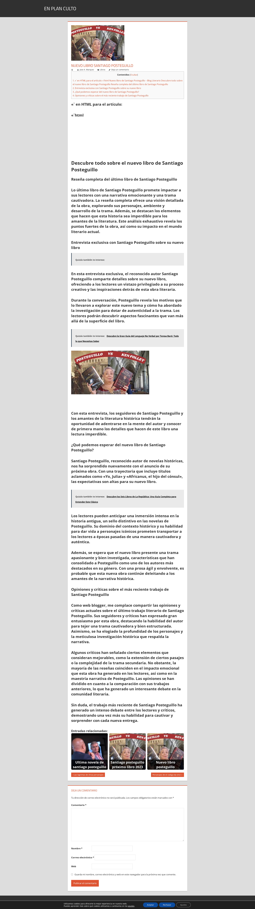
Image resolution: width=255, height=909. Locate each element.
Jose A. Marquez (87, 69)
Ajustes (183, 905)
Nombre (76, 848)
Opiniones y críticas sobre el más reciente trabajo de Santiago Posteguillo (110, 95)
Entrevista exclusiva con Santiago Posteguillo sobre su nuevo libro (107, 88)
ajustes (131, 906)
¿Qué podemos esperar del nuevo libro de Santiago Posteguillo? (106, 91)
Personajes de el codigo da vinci (166, 775)
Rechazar (167, 905)
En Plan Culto (60, 8)
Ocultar (133, 74)
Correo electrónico (82, 857)
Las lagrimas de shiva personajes (88, 775)
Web (73, 866)
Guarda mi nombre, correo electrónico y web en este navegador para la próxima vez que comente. (125, 874)
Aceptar (150, 905)
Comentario (78, 805)
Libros (102, 69)
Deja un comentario (120, 69)
